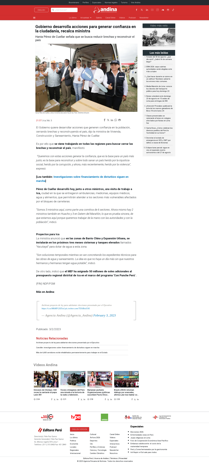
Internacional (75, 453)
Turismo (124, 2)
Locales (73, 447)
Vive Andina (135, 2)
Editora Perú (88, 458)
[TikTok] (173, 9)
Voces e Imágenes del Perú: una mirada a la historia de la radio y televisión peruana (72, 393)
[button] (35, 384)
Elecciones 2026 (137, 432)
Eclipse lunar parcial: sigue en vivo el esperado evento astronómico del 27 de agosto (158, 150)
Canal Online (110, 18)
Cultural (93, 434)
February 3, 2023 (104, 315)
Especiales (96, 2)
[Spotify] (168, 9)
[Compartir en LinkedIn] (57, 399)
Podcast (132, 18)
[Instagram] (157, 9)
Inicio (72, 434)
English (41, 10)
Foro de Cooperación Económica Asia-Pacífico (149, 441)
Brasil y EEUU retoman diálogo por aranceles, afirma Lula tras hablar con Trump (126, 393)
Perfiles (86, 2)
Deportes (93, 441)
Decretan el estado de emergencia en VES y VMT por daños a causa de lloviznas (158, 140)
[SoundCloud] (162, 9)
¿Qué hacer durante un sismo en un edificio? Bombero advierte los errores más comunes (159, 78)
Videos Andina (45, 365)
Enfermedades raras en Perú (142, 435)
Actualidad (86, 17)
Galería (99, 18)
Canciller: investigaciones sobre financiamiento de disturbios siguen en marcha (67, 347)
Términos (114, 458)
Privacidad (123, 458)
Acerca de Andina (101, 458)
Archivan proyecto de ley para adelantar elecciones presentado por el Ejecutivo (67, 343)
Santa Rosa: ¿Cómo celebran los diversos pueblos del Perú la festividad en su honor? (159, 130)
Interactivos (114, 444)
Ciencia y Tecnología (98, 450)
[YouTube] (152, 9)
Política (73, 441)
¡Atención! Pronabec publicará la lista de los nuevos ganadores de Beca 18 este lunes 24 (159, 108)
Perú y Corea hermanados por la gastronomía (149, 449)
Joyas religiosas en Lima (140, 438)
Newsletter (144, 18)
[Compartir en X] (55, 399)
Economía (74, 444)
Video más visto (159, 25)
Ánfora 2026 (95, 437)
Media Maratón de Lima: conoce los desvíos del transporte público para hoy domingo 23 (159, 88)
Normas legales (111, 2)
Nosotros (114, 453)
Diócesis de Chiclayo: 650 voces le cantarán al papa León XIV (45, 392)
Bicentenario (74, 2)
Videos (122, 18)
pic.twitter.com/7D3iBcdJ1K (77, 308)
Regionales (74, 450)
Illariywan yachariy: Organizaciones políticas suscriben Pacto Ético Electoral (98, 393)
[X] (141, 9)
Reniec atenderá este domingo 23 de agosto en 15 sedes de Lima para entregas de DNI (158, 98)
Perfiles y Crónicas (97, 447)
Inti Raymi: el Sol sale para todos (144, 452)
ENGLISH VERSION (79, 429)
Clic (91, 444)
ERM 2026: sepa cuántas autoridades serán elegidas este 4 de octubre (159, 69)
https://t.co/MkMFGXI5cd (53, 308)
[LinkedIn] (147, 9)
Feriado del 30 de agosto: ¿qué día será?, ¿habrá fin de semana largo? (159, 59)
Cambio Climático (97, 453)
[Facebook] (136, 9)
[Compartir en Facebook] (52, 399)
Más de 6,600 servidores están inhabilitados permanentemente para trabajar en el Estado (72, 352)
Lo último (73, 18)
